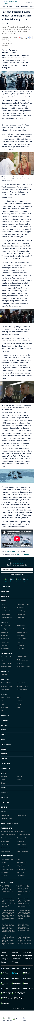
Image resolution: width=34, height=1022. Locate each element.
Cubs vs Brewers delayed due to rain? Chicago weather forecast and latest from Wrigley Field (24, 934)
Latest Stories (7, 889)
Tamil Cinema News (22, 667)
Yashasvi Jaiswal (5, 621)
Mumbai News (5, 649)
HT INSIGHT (4, 800)
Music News (4, 667)
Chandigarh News (6, 636)
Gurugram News (22, 639)
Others (3, 790)
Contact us (15, 959)
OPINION (4, 761)
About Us (3, 959)
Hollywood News (22, 664)
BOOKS (3, 795)
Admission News (6, 690)
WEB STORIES (5, 723)
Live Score (4, 615)
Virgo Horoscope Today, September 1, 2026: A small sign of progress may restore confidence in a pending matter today (24, 947)
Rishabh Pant (21, 621)
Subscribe (29, 2)
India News (24, 6)
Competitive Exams (6, 693)
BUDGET (3, 747)
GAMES (3, 819)
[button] (2, 2)
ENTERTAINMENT (6, 661)
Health (3, 711)
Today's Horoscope (22, 858)
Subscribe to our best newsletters (17, 572)
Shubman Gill (21, 615)
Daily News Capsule (7, 577)
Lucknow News (21, 646)
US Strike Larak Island (23, 842)
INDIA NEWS (5, 603)
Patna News (4, 653)
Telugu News (4, 880)
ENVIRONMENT (6, 752)
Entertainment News (7, 876)
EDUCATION (5, 687)
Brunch (19, 705)
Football (19, 784)
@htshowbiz (12, 552)
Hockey (3, 787)
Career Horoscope (22, 855)
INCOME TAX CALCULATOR (9, 831)
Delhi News (4, 639)
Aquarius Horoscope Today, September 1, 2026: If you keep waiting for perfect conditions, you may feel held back (24, 910)
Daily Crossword (22, 822)
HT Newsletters (27, 963)
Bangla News (21, 876)
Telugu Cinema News (7, 671)
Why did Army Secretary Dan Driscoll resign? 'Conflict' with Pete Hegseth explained (7, 896)
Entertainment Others (23, 674)
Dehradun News (22, 636)
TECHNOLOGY (5, 776)
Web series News (6, 674)
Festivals (19, 708)
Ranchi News (5, 656)
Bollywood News (6, 664)
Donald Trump (5, 852)
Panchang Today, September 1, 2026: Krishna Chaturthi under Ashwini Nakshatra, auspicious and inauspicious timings (24, 897)
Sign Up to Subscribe (17, 581)
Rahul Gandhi (21, 839)
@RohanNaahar (23, 554)
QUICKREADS (5, 810)
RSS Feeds (15, 969)
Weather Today (16, 963)
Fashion (3, 708)
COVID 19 (4, 814)
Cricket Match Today (23, 612)
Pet (2, 718)
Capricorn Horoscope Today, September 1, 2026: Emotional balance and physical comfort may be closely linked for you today (8, 922)
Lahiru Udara (20, 625)
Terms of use (27, 959)
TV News (19, 671)
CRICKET (3, 608)
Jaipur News (20, 643)
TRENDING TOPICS (7, 863)
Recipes (19, 711)
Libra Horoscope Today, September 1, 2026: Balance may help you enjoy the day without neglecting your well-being (8, 948)
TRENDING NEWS (6, 835)
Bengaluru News (5, 633)
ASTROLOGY (5, 679)
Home (3, 6)
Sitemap (3, 969)
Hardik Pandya (21, 618)
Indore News (4, 643)
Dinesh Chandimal (6, 625)
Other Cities (20, 656)
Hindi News (20, 880)
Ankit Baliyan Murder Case (8, 839)
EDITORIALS (4, 766)
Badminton (4, 784)
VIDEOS (3, 742)
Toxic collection (5, 855)
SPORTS (3, 780)
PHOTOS (3, 737)
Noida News (20, 649)
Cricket (17, 6)
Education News (22, 697)
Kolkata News (5, 646)
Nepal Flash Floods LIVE (8, 842)
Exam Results (5, 697)
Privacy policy (5, 963)
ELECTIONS (4, 805)
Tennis (19, 787)
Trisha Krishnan (21, 852)
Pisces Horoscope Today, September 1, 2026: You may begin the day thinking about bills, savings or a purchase (8, 910)
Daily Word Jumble (6, 826)
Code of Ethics (27, 966)
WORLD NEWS (5, 599)
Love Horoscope (5, 858)
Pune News (20, 653)
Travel (18, 715)
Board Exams (21, 690)
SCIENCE (3, 756)
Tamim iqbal (20, 849)
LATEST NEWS (5, 594)
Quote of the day (22, 845)
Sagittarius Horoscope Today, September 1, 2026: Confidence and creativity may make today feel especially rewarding (24, 921)
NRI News (4, 883)
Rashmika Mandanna (7, 845)
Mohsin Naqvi (5, 849)
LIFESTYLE (4, 702)
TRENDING (4, 728)
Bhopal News (21, 633)
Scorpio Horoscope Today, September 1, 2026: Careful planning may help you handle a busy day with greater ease (8, 935)
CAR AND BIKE (5, 771)
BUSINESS (4, 732)
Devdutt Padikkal (6, 618)
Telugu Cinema (21, 873)
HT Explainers (21, 883)
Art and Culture (5, 705)
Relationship (4, 715)
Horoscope (4, 682)
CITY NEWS (4, 630)
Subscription (4, 966)
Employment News (22, 693)
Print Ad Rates (16, 966)
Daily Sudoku (5, 822)
